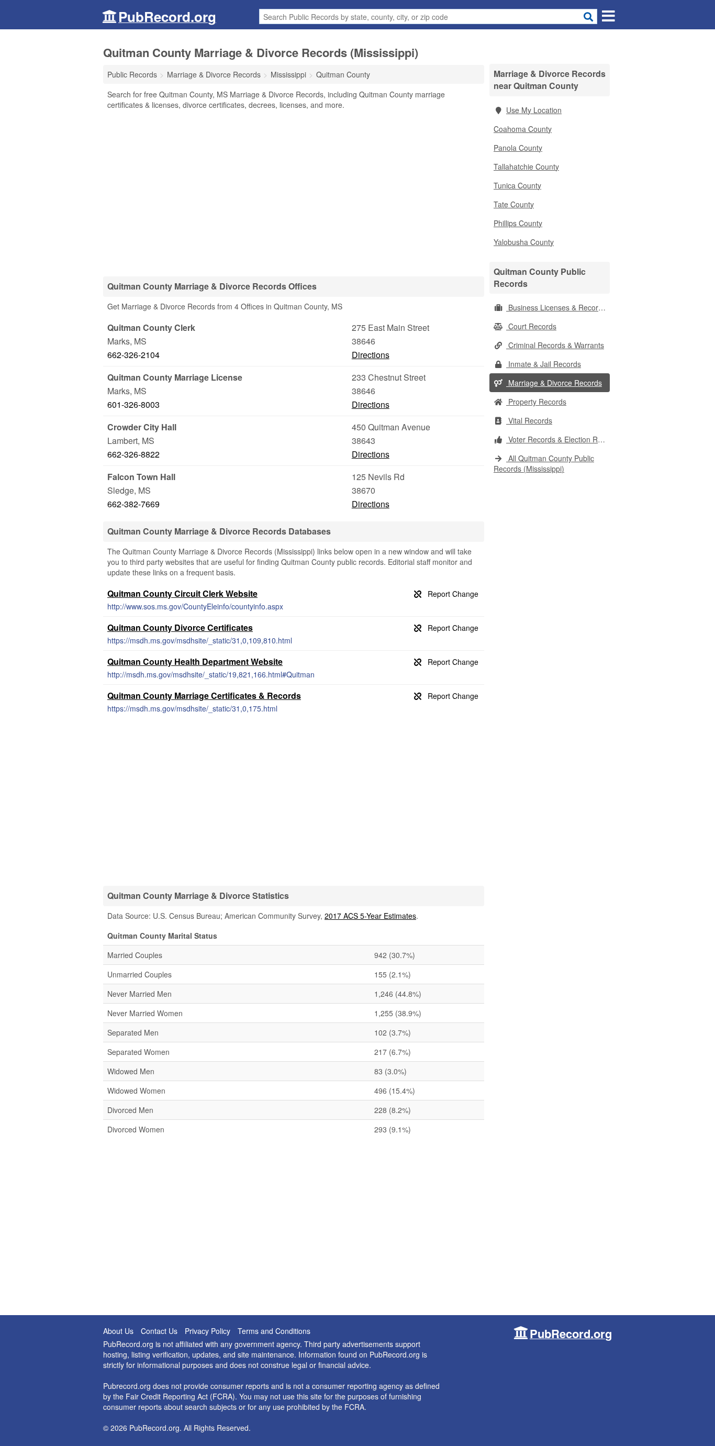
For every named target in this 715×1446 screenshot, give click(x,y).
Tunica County (517, 185)
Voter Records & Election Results (558, 439)
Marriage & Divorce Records (554, 382)
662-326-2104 (133, 355)
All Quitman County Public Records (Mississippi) (544, 463)
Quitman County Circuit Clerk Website (182, 593)
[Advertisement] (293, 192)
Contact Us (159, 1331)
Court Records (531, 326)
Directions (370, 355)
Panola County (518, 147)
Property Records (536, 401)
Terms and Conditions (274, 1331)
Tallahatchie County (526, 166)
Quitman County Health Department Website (195, 661)
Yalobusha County (524, 242)
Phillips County (518, 223)
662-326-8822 (133, 454)
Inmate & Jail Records (543, 364)
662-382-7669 (133, 504)
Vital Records (529, 420)
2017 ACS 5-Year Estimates (370, 915)
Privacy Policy (207, 1331)
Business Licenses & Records (556, 307)
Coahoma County (523, 129)
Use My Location (534, 110)
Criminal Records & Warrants (555, 345)
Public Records (132, 74)
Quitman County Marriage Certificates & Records (204, 695)
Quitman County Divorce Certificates (180, 627)
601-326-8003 (133, 404)
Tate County (514, 204)
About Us (118, 1331)
